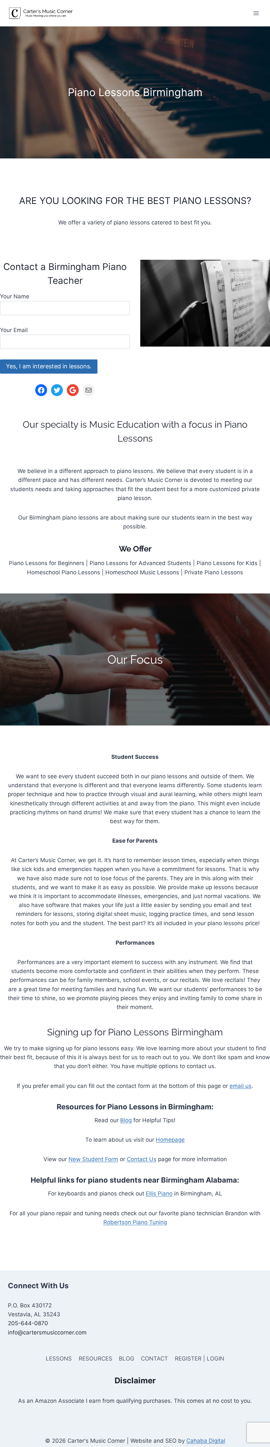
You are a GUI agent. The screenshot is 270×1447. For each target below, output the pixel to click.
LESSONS (59, 1358)
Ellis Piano (159, 1193)
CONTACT (154, 1358)
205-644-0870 (28, 1323)
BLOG (126, 1358)
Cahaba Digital (205, 1440)
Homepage (170, 1139)
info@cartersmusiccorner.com (47, 1332)
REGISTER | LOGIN (199, 1358)
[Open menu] (256, 13)
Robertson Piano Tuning (135, 1222)
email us (241, 1086)
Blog (126, 1120)
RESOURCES (95, 1358)
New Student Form (93, 1159)
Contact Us (141, 1159)
